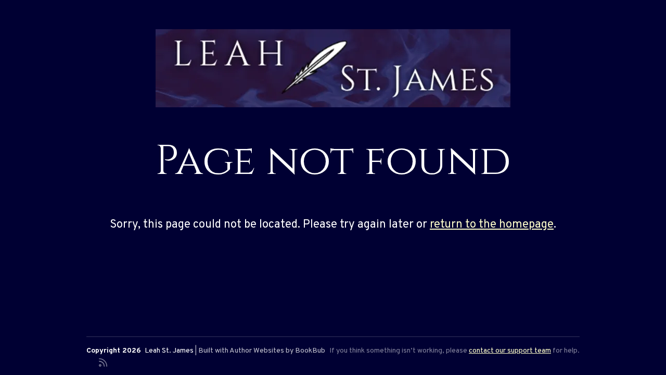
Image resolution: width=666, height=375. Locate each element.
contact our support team (510, 350)
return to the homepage (492, 225)
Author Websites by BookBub (277, 350)
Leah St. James (169, 350)
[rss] (103, 362)
